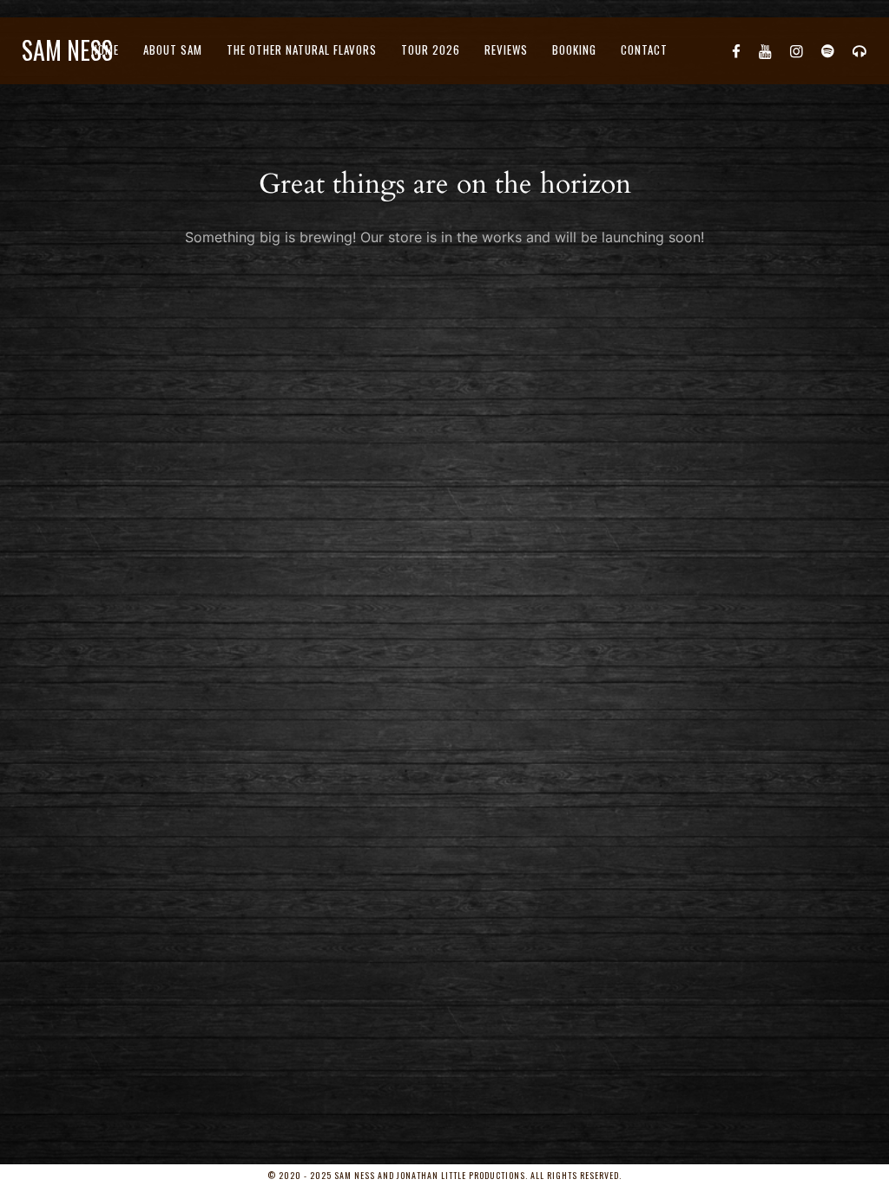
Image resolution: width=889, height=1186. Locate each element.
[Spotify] (828, 50)
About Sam (172, 49)
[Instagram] (797, 50)
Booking (574, 49)
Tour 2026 (430, 49)
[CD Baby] (860, 50)
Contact (644, 49)
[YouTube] (766, 50)
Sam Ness (67, 50)
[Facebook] (736, 50)
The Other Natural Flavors (302, 49)
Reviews (506, 49)
